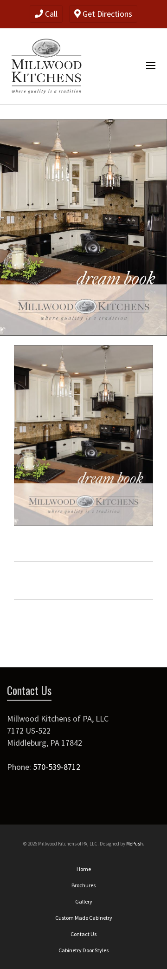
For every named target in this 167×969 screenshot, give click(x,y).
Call (50, 13)
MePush (134, 843)
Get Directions (106, 13)
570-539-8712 (56, 766)
